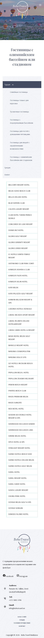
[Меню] (40, 5)
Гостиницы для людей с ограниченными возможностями (20, 145)
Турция (7, 84)
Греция (7, 167)
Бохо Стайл (22, 617)
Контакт (22, 626)
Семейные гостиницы (19, 92)
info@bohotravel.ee (17, 608)
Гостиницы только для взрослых (19, 102)
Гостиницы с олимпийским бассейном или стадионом (21, 158)
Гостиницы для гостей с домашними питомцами (20, 132)
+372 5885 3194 (15, 600)
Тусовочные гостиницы (19, 111)
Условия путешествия (22, 623)
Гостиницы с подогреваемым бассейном (21, 121)
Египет (7, 174)
